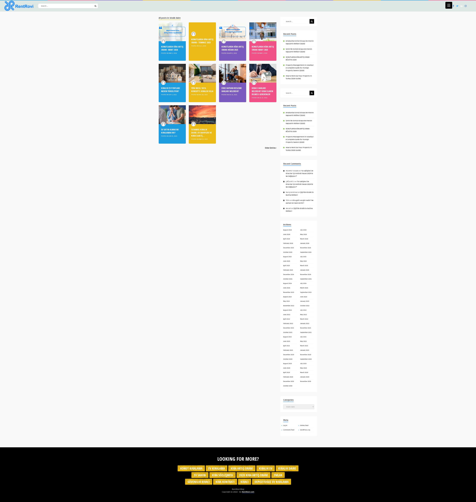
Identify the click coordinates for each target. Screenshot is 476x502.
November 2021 (305, 328)
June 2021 (286, 341)
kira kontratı (225, 482)
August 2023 (287, 297)
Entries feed (304, 425)
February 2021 (288, 350)
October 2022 (304, 306)
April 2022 (286, 319)
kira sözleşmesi (222, 475)
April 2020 (286, 372)
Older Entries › (270, 148)
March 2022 (304, 319)
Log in (285, 425)
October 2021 (287, 332)
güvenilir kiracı (199, 482)
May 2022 (303, 315)
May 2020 (303, 368)
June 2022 (286, 315)
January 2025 (304, 270)
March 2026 (304, 239)
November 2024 (305, 274)
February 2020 (288, 377)
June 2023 (303, 297)
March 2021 (304, 346)
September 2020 (306, 359)
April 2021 (286, 346)
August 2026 (287, 230)
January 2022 (304, 323)
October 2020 (287, 359)
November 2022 (288, 306)
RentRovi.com (248, 492)
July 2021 (303, 337)
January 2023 (304, 301)
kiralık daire (287, 468)
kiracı (244, 482)
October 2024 (287, 279)
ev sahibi (200, 475)
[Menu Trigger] (448, 5)
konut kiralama (191, 468)
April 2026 (286, 239)
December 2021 (288, 328)
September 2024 (306, 279)
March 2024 (304, 288)
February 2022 (288, 323)
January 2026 (304, 243)
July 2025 (303, 257)
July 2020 (303, 364)
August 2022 (287, 310)
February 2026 (288, 243)
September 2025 (306, 252)
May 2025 (303, 261)
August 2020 (287, 364)
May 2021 (303, 341)
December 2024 (288, 274)
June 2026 (286, 234)
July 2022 (303, 310)
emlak (278, 475)
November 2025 (305, 248)
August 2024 (287, 283)
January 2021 (304, 350)
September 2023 (306, 292)
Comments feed (288, 430)
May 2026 (303, 234)
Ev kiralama (216, 468)
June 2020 (286, 368)
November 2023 (288, 292)
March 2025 (304, 266)
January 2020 (304, 377)
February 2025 (288, 270)
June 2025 (286, 261)
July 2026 (303, 230)
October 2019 (287, 386)
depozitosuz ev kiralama (271, 482)
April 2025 (286, 266)
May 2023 (286, 301)
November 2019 (305, 381)
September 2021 (306, 332)
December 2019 (288, 381)
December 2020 (288, 355)
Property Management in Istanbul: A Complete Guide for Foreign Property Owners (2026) (300, 68)
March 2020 (304, 372)
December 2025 (288, 248)
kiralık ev (265, 468)
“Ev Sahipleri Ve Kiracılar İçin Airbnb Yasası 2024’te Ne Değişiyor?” (299, 173)
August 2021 (287, 337)
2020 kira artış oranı (253, 475)
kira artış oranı (242, 468)
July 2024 (303, 283)
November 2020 (305, 355)
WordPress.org (305, 430)
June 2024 (286, 288)
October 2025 (287, 252)
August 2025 (287, 257)
